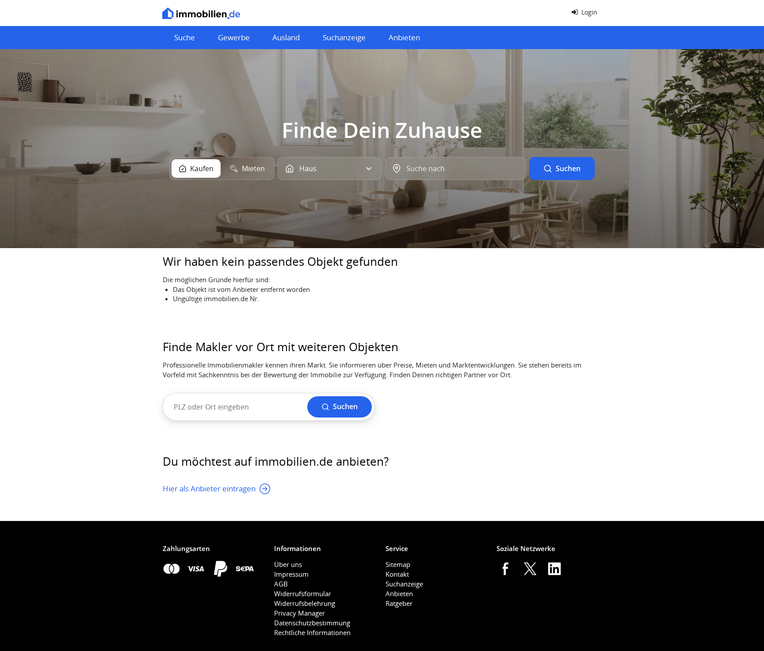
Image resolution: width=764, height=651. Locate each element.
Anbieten (404, 37)
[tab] (196, 168)
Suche (184, 37)
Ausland (286, 37)
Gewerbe (234, 37)
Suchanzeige (344, 37)
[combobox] (455, 168)
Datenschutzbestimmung (312, 622)
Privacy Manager (299, 613)
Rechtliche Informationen (312, 632)
